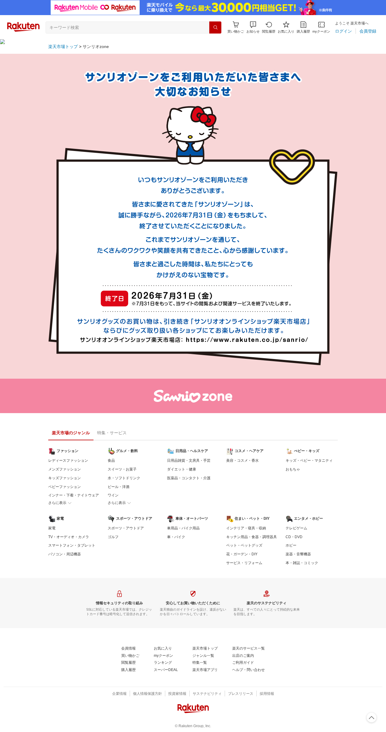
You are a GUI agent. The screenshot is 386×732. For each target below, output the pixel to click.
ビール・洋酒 (118, 487)
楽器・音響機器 (298, 554)
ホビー (291, 545)
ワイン (113, 495)
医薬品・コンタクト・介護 (188, 478)
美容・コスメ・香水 (242, 460)
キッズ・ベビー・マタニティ (309, 460)
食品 (111, 460)
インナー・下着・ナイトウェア (73, 495)
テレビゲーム (296, 528)
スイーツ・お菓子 (122, 469)
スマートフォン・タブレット (71, 545)
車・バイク (176, 537)
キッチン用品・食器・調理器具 (251, 537)
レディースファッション (68, 460)
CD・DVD (294, 537)
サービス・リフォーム (244, 563)
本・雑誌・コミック (302, 563)
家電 (51, 528)
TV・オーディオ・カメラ (68, 537)
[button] (253, 27)
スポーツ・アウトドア (126, 528)
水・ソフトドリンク (124, 478)
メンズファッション (64, 469)
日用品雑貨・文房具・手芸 (188, 460)
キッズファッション (64, 478)
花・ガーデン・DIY (242, 554)
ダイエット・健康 (181, 469)
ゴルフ (113, 537)
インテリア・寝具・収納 (246, 528)
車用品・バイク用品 (183, 528)
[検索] (215, 27)
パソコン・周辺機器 (64, 554)
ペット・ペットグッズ (244, 545)
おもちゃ (293, 469)
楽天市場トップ (63, 46)
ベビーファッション (64, 487)
